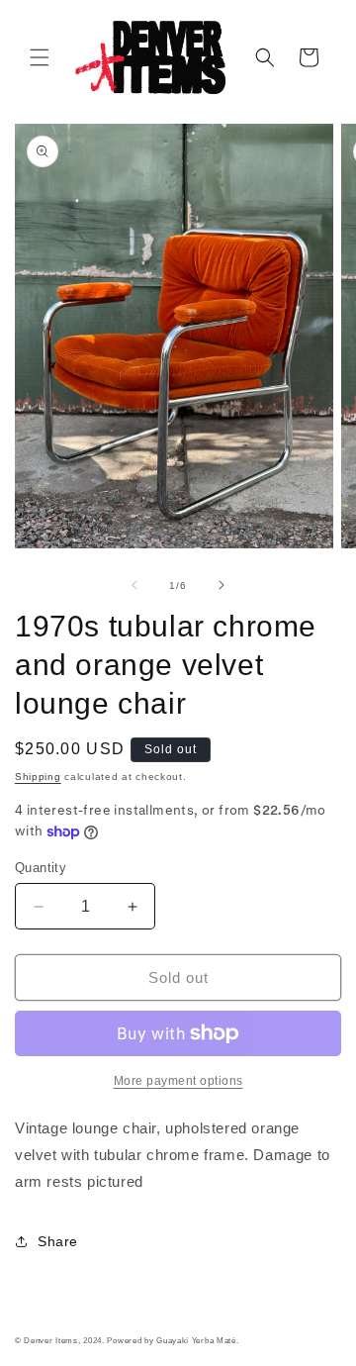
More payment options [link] (178, 1081)
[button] (39, 57)
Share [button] (58, 1241)
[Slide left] (134, 585)
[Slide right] (221, 585)
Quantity (40, 867)
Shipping (38, 776)
